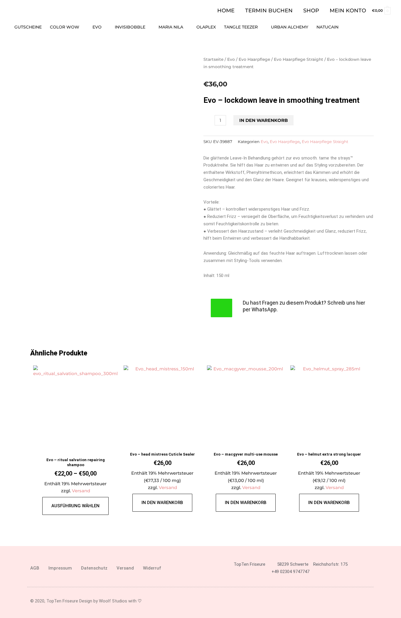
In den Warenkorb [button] (162, 502)
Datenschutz (94, 568)
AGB (34, 568)
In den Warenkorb (263, 120)
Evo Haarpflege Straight (298, 59)
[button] (388, 27)
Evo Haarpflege (254, 59)
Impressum (60, 568)
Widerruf (152, 568)
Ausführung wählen (75, 505)
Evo (231, 59)
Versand (81, 490)
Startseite (213, 59)
